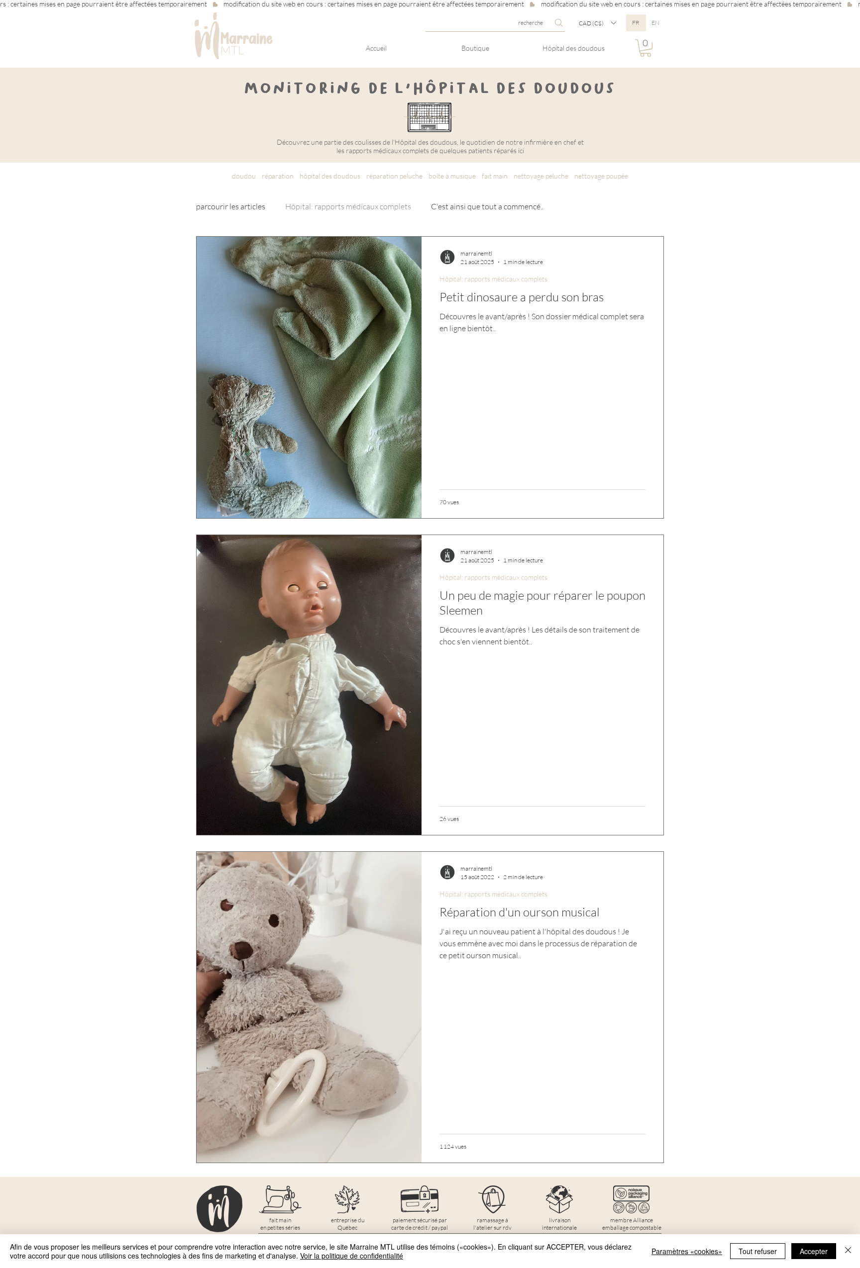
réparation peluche (394, 176)
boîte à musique (452, 176)
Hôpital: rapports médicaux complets (348, 206)
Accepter (814, 1251)
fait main (495, 176)
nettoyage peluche (541, 176)
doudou (244, 176)
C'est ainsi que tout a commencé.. (487, 206)
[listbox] (597, 23)
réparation (278, 176)
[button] (597, 23)
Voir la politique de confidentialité (351, 1256)
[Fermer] (848, 1251)
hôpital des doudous (330, 176)
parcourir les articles (230, 206)
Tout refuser (758, 1251)
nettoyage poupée (601, 176)
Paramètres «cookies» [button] (686, 1251)
